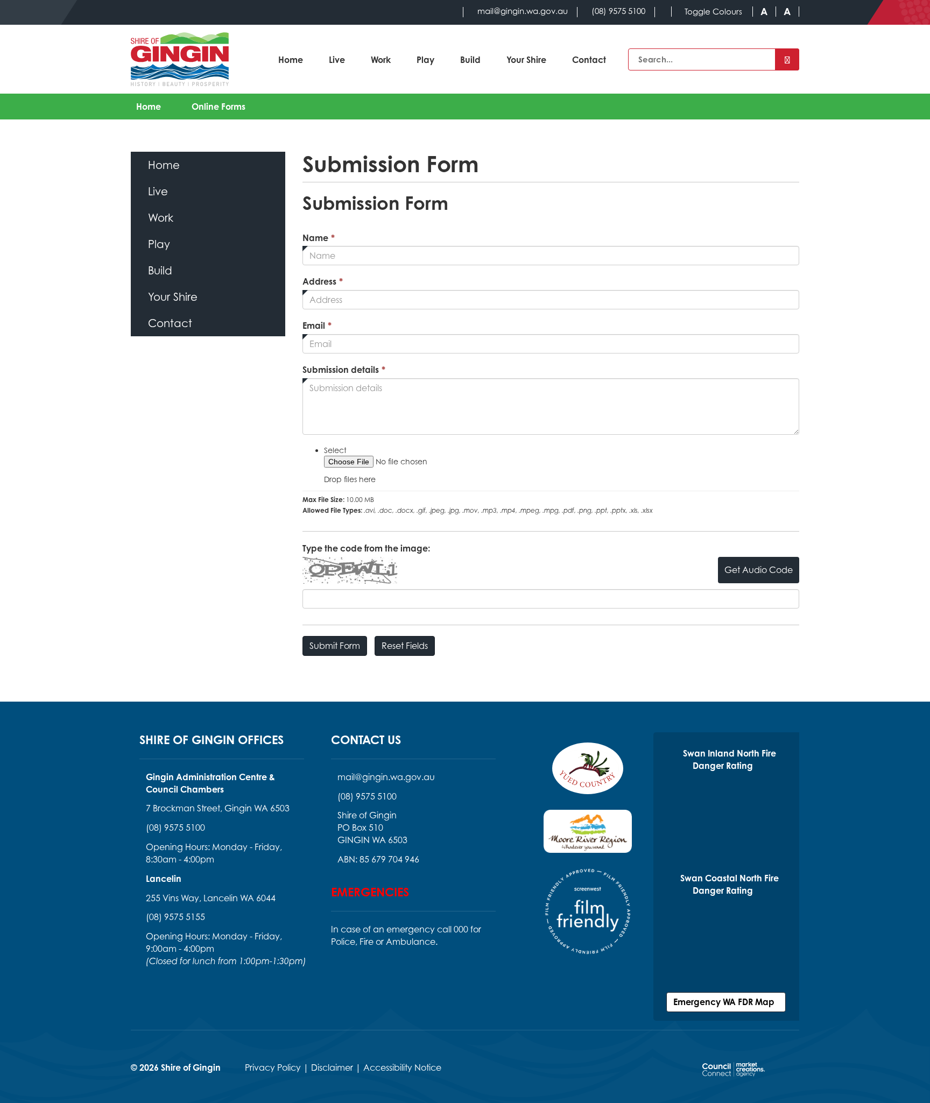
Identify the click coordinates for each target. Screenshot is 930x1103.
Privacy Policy (273, 1067)
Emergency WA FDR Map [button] (726, 1001)
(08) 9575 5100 (175, 827)
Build (470, 59)
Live (337, 59)
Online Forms (218, 106)
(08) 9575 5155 (175, 916)
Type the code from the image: (366, 548)
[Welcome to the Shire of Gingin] (180, 59)
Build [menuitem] (160, 270)
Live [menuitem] (158, 191)
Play (425, 59)
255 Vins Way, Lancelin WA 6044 (211, 898)
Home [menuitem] (164, 165)
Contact (589, 59)
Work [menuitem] (160, 217)
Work (381, 59)
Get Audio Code (758, 569)
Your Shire (526, 59)
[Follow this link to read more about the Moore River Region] (587, 837)
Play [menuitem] (159, 244)
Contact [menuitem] (170, 323)
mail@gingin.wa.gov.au (386, 777)
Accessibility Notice (402, 1067)
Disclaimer (332, 1067)
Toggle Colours (713, 11)
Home (290, 59)
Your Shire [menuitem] (173, 296)
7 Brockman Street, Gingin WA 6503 (218, 808)
